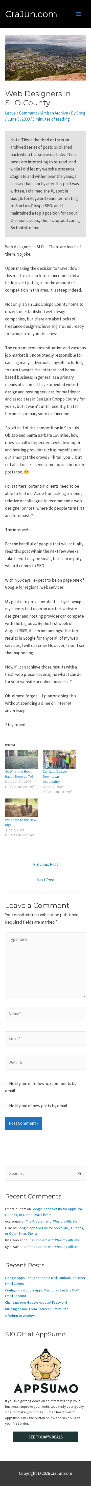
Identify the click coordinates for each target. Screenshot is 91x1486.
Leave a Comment (21, 113)
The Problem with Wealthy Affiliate (51, 1221)
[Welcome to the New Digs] (21, 807)
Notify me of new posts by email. (38, 1106)
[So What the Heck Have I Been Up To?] (21, 759)
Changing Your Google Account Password (36, 1302)
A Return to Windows (20, 1315)
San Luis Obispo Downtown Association (55, 776)
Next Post (45, 880)
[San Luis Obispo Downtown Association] (59, 759)
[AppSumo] (45, 1370)
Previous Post (45, 864)
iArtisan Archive (54, 113)
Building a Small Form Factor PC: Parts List (36, 1309)
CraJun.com (31, 14)
